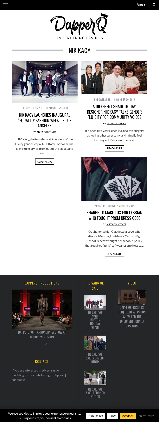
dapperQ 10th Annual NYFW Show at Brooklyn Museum (42, 334)
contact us (18, 379)
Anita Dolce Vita (46, 132)
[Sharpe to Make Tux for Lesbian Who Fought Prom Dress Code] (114, 179)
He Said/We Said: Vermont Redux (95, 358)
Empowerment (102, 99)
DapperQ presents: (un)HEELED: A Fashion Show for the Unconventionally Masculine (132, 316)
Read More (45, 161)
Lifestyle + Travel (32, 108)
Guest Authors (116, 123)
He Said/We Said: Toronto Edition (95, 393)
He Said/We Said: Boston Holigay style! (95, 320)
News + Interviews (105, 206)
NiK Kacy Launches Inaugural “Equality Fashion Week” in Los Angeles (45, 120)
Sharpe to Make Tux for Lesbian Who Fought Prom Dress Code (114, 215)
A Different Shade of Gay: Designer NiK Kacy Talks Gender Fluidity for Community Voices (114, 111)
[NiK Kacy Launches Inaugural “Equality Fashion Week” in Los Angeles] (45, 82)
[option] (42, 314)
